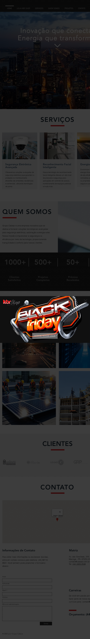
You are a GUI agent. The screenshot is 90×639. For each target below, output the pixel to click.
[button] (85, 301)
